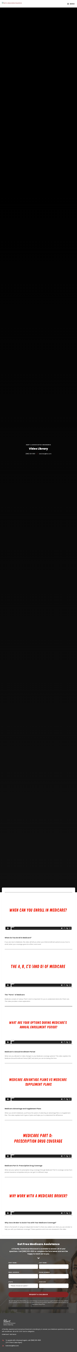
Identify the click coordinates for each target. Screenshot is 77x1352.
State (10, 1282)
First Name (12, 1263)
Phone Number (44, 1272)
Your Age (42, 1282)
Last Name (43, 1263)
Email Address (13, 1272)
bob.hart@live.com (45, 454)
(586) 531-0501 (30, 454)
